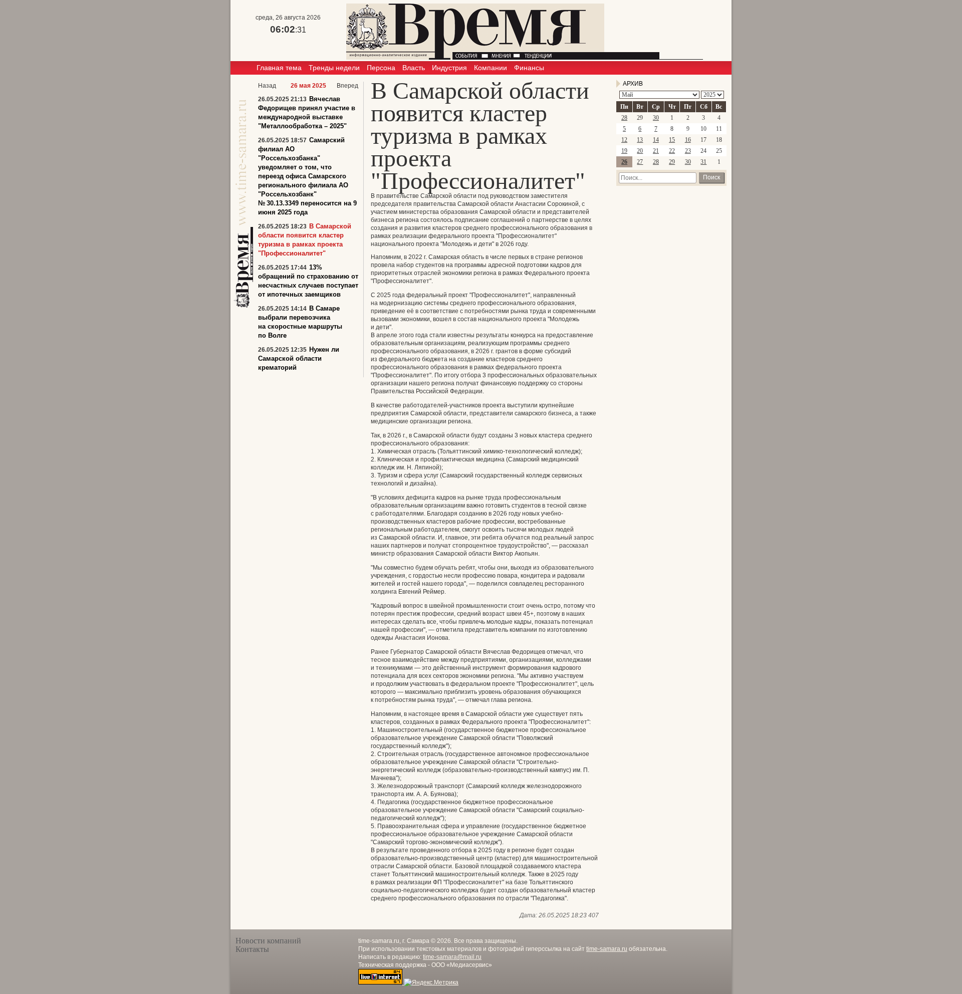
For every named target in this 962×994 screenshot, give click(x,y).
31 (703, 162)
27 (640, 162)
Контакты (252, 949)
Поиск (711, 177)
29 (672, 162)
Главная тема (279, 68)
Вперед (347, 85)
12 (624, 140)
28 (624, 118)
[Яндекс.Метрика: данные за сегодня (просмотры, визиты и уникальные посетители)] (431, 982)
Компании (490, 68)
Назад (267, 85)
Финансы (529, 68)
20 (640, 151)
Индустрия (449, 68)
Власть (413, 68)
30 (656, 118)
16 (688, 140)
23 (688, 151)
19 (624, 151)
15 (672, 140)
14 (656, 140)
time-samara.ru (606, 948)
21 (656, 151)
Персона (381, 68)
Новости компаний (268, 940)
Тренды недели (334, 68)
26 (624, 162)
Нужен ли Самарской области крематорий (298, 358)
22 (672, 151)
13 (640, 140)
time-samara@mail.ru (452, 956)
